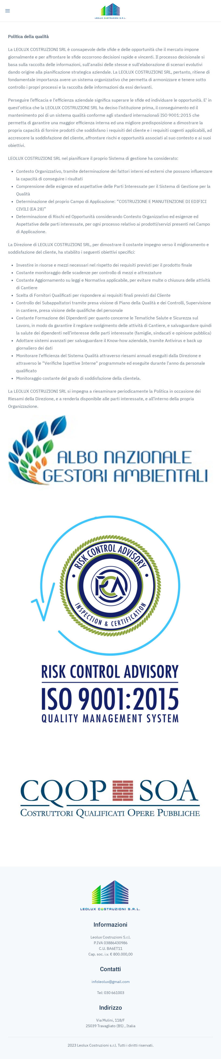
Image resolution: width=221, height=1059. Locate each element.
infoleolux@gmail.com (111, 981)
